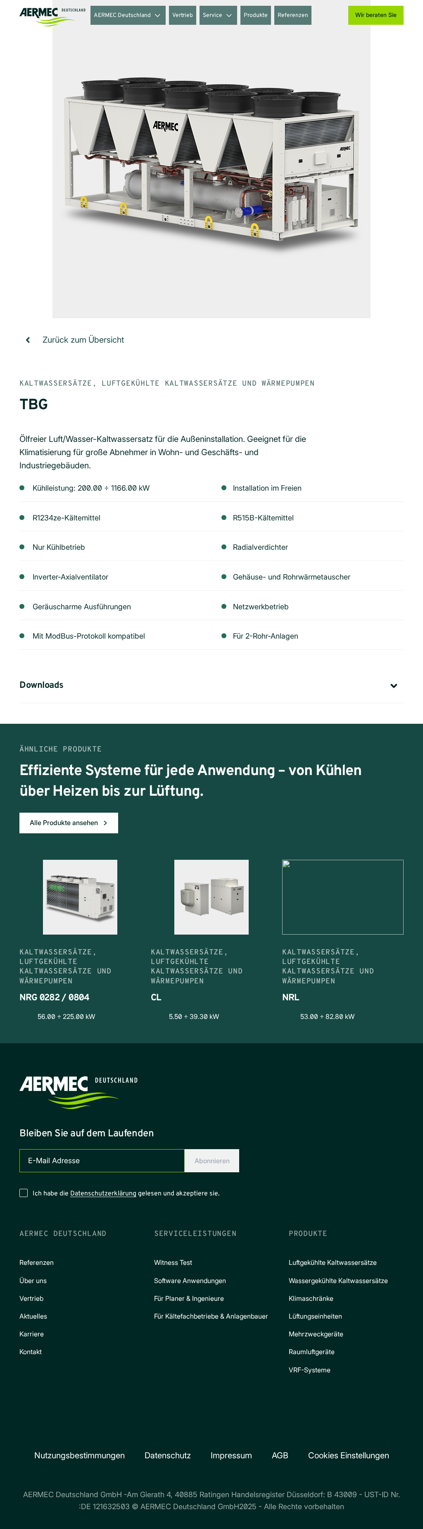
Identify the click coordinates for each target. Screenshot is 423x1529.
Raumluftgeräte (312, 1352)
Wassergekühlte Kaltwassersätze (338, 1280)
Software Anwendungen (190, 1280)
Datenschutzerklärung (103, 1194)
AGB (280, 1455)
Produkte (256, 15)
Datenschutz (168, 1455)
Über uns (33, 1280)
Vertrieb (182, 15)
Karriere (31, 1334)
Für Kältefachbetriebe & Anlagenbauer (211, 1316)
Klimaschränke (311, 1298)
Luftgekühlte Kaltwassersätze (333, 1262)
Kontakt (30, 1352)
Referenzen (293, 15)
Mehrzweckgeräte (316, 1334)
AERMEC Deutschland (122, 15)
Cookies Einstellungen (348, 1455)
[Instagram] (200, 1428)
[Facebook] (177, 1428)
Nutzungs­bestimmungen (79, 1455)
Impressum (231, 1455)
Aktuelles (33, 1316)
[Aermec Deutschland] (52, 15)
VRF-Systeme (309, 1370)
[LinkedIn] (223, 1428)
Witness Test (173, 1262)
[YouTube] (246, 1428)
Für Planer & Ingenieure (189, 1298)
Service (212, 15)
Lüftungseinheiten (315, 1316)
